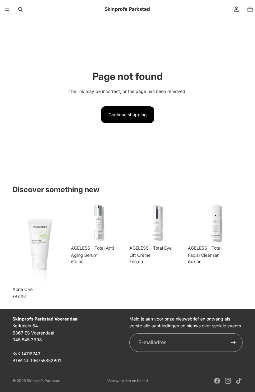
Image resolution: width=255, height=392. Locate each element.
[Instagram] (228, 381)
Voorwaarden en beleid (127, 380)
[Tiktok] (239, 381)
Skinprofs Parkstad (43, 380)
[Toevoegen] (57, 273)
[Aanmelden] (233, 342)
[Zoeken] (20, 9)
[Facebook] (217, 381)
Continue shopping (128, 114)
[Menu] (7, 9)
